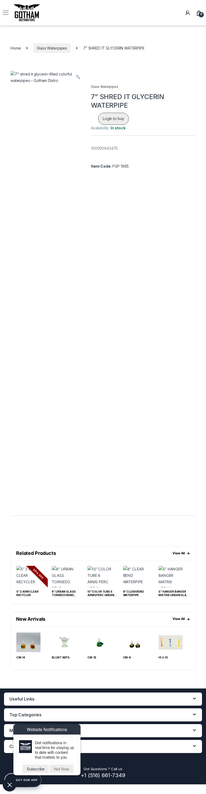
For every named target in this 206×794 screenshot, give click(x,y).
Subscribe (36, 769)
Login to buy (113, 118)
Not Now (61, 769)
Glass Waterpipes (52, 48)
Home (15, 48)
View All (181, 553)
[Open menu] (5, 12)
